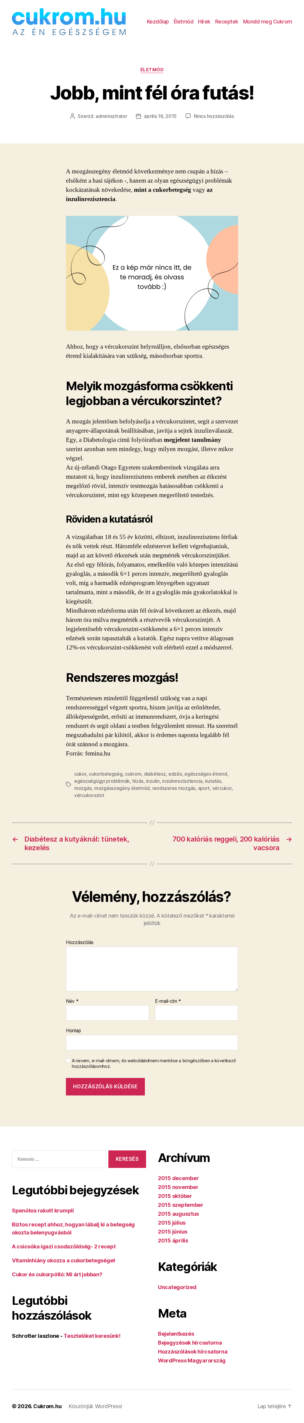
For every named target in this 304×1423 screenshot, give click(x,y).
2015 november (178, 1187)
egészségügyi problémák (102, 781)
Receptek (226, 21)
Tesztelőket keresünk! (92, 1336)
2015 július (172, 1223)
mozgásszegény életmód (122, 788)
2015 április (173, 1240)
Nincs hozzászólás (214, 116)
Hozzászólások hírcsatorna (192, 1351)
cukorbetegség (106, 774)
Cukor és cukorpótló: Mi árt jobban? (57, 1274)
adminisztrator (111, 116)
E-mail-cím (168, 1001)
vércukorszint (89, 795)
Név (72, 1001)
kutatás (213, 781)
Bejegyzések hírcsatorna (190, 1343)
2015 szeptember (180, 1205)
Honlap (73, 1030)
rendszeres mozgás (173, 788)
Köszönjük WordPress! (95, 1406)
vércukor (222, 788)
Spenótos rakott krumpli (43, 1210)
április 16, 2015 (160, 116)
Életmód (184, 21)
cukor (80, 774)
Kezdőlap (158, 21)
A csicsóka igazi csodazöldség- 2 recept (63, 1246)
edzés (175, 774)
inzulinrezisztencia (182, 781)
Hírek (204, 21)
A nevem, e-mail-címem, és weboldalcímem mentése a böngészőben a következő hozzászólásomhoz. (154, 1063)
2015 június (172, 1231)
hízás (138, 781)
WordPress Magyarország (192, 1360)
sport (204, 788)
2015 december (178, 1178)
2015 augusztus (178, 1214)
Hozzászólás (80, 942)
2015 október (175, 1196)
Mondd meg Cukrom (267, 21)
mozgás (82, 788)
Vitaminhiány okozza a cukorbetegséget (63, 1260)
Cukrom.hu (47, 1406)
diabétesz (155, 774)
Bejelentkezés (176, 1334)
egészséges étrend (205, 774)
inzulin (153, 781)
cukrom (133, 774)
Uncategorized (177, 1287)
